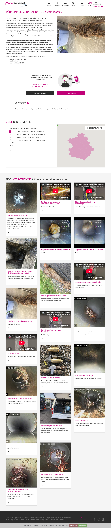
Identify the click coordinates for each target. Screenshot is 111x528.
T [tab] (10, 154)
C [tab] (10, 134)
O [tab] (12, 145)
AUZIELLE (32, 140)
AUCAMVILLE (40, 131)
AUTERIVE (39, 137)
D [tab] (12, 134)
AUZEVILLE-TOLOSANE (22, 140)
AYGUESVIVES (41, 140)
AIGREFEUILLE (25, 131)
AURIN (24, 137)
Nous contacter (71, 93)
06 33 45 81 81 (41, 86)
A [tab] (10, 131)
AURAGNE (18, 134)
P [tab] (10, 148)
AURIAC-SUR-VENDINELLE (38, 134)
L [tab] (10, 143)
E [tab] (10, 137)
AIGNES (18, 131)
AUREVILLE (26, 134)
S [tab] (12, 151)
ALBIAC (33, 131)
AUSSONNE (31, 137)
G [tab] (10, 140)
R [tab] (10, 151)
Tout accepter (82, 525)
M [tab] (13, 143)
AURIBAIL (18, 137)
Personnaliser (73, 525)
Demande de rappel (40, 93)
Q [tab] (12, 148)
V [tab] (12, 154)
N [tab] (10, 145)
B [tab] (12, 131)
